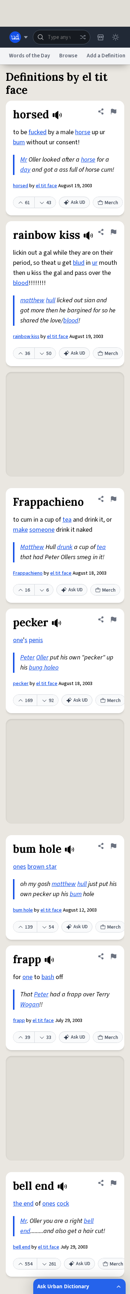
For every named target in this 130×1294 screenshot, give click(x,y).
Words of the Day (29, 56)
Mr (23, 159)
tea (67, 519)
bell (89, 1220)
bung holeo (43, 667)
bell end (21, 1247)
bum (19, 142)
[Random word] (82, 37)
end (25, 1231)
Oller (42, 657)
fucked (38, 132)
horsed (20, 185)
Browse (68, 56)
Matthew (32, 547)
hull (50, 300)
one (18, 640)
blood (21, 283)
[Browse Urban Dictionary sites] (18, 37)
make (20, 529)
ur (95, 262)
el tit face (46, 185)
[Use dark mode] (115, 37)
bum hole (23, 910)
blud (78, 262)
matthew (32, 300)
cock (63, 1203)
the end (23, 1203)
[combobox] (61, 37)
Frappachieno (28, 573)
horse (82, 132)
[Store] (100, 37)
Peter (27, 657)
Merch (111, 202)
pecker (21, 683)
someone (42, 529)
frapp (19, 1020)
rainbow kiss (26, 336)
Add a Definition (106, 56)
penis (36, 640)
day (25, 169)
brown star (42, 866)
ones (19, 866)
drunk (65, 547)
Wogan (29, 1004)
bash (48, 977)
